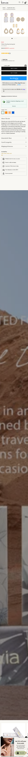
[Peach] (9, 112)
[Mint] (2, 112)
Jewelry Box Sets (11, 7)
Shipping (3, 96)
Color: (4, 109)
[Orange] (6, 112)
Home (4, 7)
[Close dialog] (26, 738)
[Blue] (13, 112)
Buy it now (14, 73)
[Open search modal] (19, 2)
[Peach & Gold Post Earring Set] (13, 735)
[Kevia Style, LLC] (4, 2)
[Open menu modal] (22, 2)
